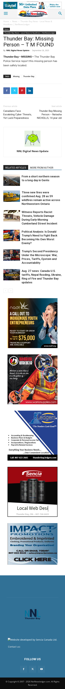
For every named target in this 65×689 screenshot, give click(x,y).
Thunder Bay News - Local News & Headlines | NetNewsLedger (27, 23)
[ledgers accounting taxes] (33, 436)
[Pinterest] (22, 90)
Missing (16, 76)
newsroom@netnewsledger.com (39, 646)
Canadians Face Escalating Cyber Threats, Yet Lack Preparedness (17, 114)
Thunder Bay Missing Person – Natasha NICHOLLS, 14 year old (49, 114)
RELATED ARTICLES (15, 167)
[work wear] (33, 379)
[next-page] (11, 291)
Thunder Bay (28, 76)
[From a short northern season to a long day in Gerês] (11, 180)
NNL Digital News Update (18, 50)
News (14, 21)
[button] (5, 13)
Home (6, 21)
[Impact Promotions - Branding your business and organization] (33, 544)
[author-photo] (32, 146)
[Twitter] (14, 90)
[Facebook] (6, 90)
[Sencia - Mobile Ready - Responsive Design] (33, 492)
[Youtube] (41, 669)
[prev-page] (5, 291)
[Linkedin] (29, 90)
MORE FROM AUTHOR (41, 167)
